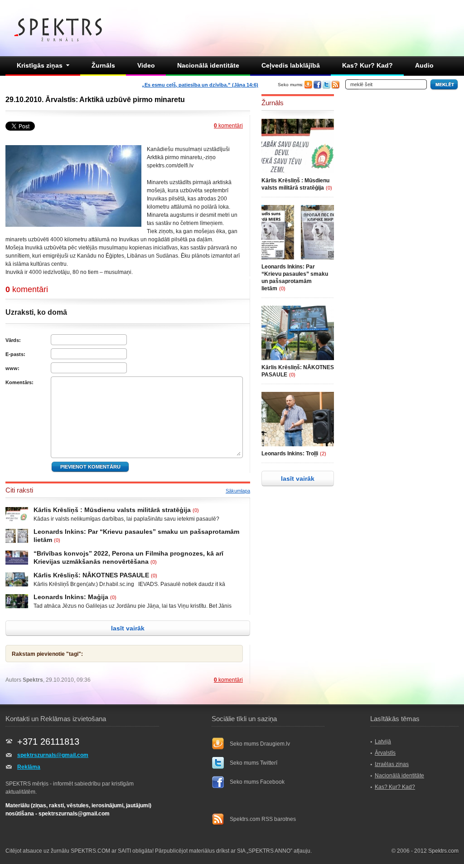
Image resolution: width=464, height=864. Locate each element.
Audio (424, 65)
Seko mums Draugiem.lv (260, 744)
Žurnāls (103, 65)
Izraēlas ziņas (392, 764)
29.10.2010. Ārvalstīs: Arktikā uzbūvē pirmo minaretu (95, 99)
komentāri (228, 125)
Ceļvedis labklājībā (290, 65)
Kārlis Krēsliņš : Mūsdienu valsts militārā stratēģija (112, 509)
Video (146, 65)
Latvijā (383, 741)
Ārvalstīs (385, 753)
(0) (196, 510)
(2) (323, 453)
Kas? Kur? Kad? (367, 65)
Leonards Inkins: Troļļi (289, 453)
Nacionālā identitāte (208, 65)
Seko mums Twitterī (253, 763)
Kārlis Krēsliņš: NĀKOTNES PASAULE (91, 575)
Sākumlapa (238, 490)
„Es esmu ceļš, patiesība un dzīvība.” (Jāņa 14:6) (200, 85)
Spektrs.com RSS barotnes (263, 819)
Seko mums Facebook (257, 782)
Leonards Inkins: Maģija (71, 596)
